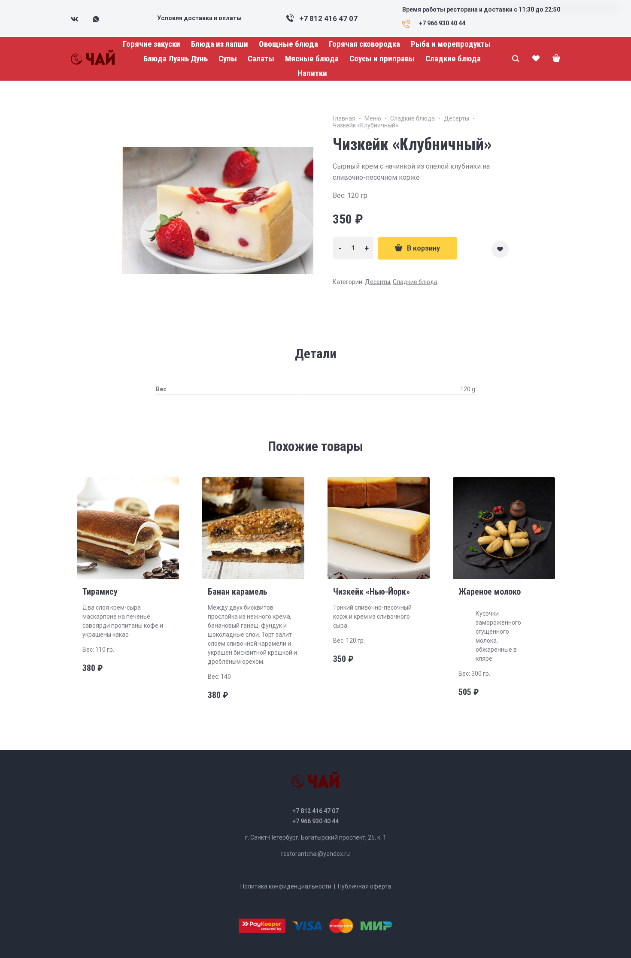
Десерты (456, 118)
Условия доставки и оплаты (199, 18)
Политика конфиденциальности (285, 886)
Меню (372, 118)
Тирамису (100, 591)
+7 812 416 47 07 (328, 18)
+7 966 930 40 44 (315, 821)
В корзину (423, 248)
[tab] (316, 354)
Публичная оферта (364, 886)
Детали (316, 354)
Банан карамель (237, 591)
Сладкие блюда (412, 118)
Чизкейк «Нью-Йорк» (371, 591)
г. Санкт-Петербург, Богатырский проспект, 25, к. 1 (315, 837)
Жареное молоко (489, 591)
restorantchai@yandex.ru (315, 853)
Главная (344, 118)
